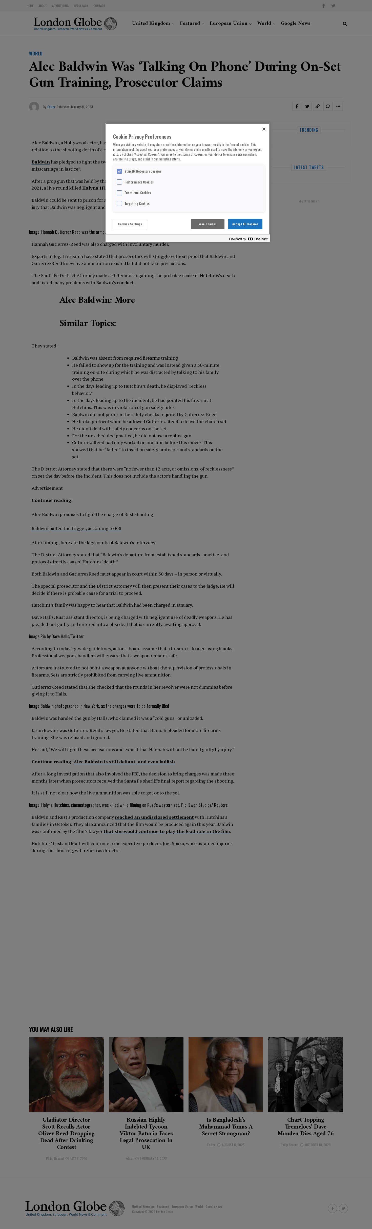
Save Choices (207, 224)
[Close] (264, 129)
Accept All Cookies (245, 224)
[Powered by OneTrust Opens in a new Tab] (248, 239)
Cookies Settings (130, 224)
